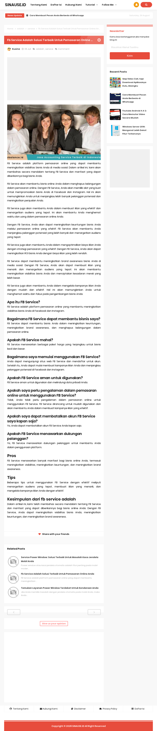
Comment (64, 48)
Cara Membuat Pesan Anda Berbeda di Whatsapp (134, 98)
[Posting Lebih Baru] (13, 612)
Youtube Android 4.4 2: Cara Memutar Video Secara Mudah (62, 15)
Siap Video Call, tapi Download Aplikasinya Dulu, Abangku (134, 82)
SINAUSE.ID (78, 726)
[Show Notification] (136, 4)
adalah (40, 48)
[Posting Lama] (94, 612)
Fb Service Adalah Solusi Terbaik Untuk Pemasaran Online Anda (57, 573)
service (49, 48)
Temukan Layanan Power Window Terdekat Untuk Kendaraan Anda (59, 587)
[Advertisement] (54, 78)
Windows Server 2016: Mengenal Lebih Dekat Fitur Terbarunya (134, 130)
